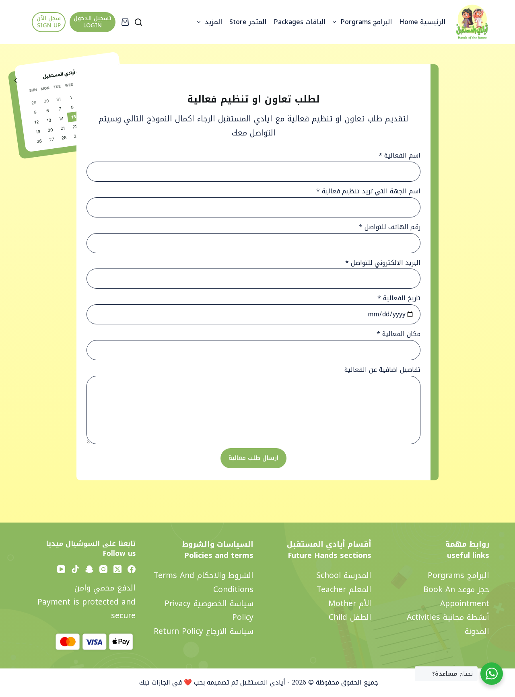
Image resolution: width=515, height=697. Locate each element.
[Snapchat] (89, 569)
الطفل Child (350, 617)
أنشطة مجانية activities (448, 617)
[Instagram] (103, 569)
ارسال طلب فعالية (253, 457)
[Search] (138, 22)
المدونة (477, 631)
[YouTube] (61, 569)
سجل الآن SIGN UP (49, 22)
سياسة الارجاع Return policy (203, 631)
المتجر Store (247, 22)
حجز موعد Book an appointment (456, 596)
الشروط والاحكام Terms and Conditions (203, 582)
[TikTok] (75, 569)
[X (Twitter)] (117, 569)
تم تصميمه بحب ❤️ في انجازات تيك (187, 682)
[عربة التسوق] (125, 22)
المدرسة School (343, 575)
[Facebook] (132, 569)
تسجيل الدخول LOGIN (92, 22)
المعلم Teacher (344, 589)
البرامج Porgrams (366, 22)
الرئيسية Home (422, 22)
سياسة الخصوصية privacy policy (209, 610)
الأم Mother (349, 603)
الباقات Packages (299, 22)
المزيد (213, 22)
